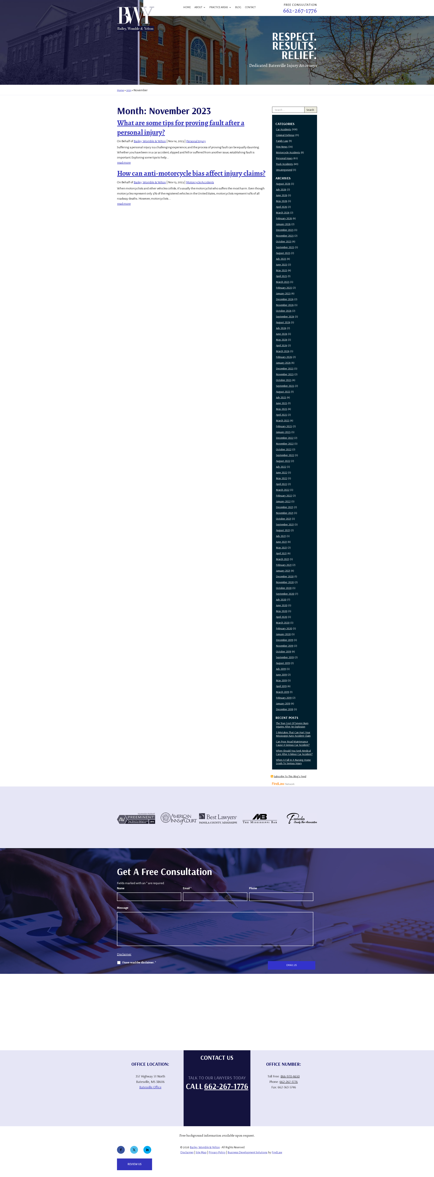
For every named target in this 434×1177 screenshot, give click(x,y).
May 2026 (281, 201)
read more (124, 162)
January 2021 (283, 570)
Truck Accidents (284, 164)
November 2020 (285, 582)
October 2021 (283, 518)
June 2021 (281, 541)
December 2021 (284, 507)
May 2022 (281, 478)
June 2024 (281, 333)
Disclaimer (124, 954)
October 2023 (283, 380)
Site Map (201, 1152)
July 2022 (281, 466)
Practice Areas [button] (218, 7)
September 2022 (285, 455)
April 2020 (281, 616)
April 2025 (281, 276)
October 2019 (283, 651)
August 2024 (283, 322)
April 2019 (281, 686)
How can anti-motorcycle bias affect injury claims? (191, 173)
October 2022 (283, 449)
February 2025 (284, 287)
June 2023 (281, 403)
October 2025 (283, 241)
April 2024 (281, 345)
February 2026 (284, 218)
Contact (250, 7)
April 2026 (281, 206)
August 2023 (283, 391)
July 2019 (281, 668)
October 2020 (284, 588)
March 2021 (282, 559)
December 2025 (284, 230)
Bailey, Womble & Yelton (150, 141)
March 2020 (283, 622)
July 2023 (281, 397)
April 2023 (281, 414)
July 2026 (281, 189)
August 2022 (283, 461)
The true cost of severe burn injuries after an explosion (292, 724)
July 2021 (281, 536)
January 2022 (283, 501)
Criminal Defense (285, 135)
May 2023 (281, 409)
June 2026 (281, 195)
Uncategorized (284, 169)
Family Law (282, 141)
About (198, 7)
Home (187, 7)
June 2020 (281, 605)
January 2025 (283, 293)
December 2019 (284, 640)
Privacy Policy (217, 1152)
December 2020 (285, 576)
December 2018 (284, 709)
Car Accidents (283, 129)
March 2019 (282, 692)
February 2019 (284, 697)
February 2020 (284, 628)
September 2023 (285, 385)
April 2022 (281, 484)
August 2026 (283, 183)
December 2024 (284, 299)
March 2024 (282, 351)
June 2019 (281, 674)
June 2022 (281, 472)
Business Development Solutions (247, 1152)
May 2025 (281, 270)
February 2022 (284, 495)
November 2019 (284, 645)
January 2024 (283, 362)
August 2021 (283, 530)
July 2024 (281, 328)
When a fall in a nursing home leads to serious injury (293, 761)
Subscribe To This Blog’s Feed (290, 776)
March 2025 (282, 282)
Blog (238, 7)
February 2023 (284, 426)
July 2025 (281, 258)
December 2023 (284, 368)
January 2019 (283, 703)
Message (122, 907)
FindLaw (277, 1152)
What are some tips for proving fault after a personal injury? (180, 127)
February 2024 (284, 357)
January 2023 (283, 432)
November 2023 (285, 374)
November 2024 (285, 305)
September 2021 (285, 524)
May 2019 (281, 680)
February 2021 (284, 565)
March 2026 (282, 212)
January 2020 (283, 634)
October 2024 (283, 310)
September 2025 (285, 247)
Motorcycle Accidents (200, 182)
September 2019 (285, 657)
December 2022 (284, 437)
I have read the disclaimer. (139, 962)
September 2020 (285, 593)
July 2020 (281, 599)
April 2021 (281, 553)
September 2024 (285, 316)
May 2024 (281, 339)
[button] (430, 1152)
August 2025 (283, 253)
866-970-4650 (290, 1076)
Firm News (282, 146)
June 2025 (281, 264)
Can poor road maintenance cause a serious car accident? (293, 743)
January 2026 (283, 224)
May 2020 (281, 611)
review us (134, 1164)
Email (187, 888)
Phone (253, 888)
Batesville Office (150, 1087)
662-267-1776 (300, 10)
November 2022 (285, 443)
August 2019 (283, 663)
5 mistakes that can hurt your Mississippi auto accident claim (293, 734)
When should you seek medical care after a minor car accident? (294, 752)
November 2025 (285, 235)
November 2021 (284, 513)
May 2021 (281, 547)
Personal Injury (196, 141)
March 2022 (282, 489)
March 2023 (282, 420)
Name (120, 888)
